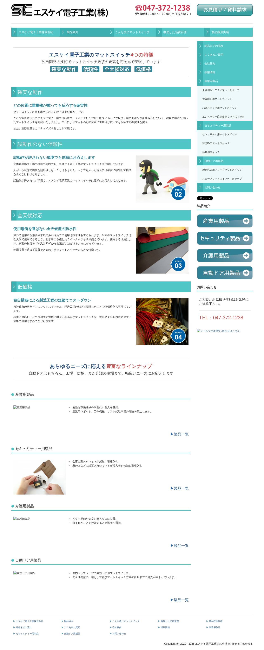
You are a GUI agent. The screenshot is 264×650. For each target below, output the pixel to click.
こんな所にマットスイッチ (132, 32)
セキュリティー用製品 (217, 125)
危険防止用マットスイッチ (217, 99)
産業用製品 (211, 81)
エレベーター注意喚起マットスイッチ (223, 116)
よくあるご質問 (213, 54)
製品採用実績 (220, 32)
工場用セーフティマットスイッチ (220, 90)
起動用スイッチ (211, 152)
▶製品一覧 (179, 434)
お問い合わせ (212, 187)
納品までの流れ (213, 45)
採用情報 (209, 72)
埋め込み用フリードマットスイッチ (222, 169)
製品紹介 (72, 32)
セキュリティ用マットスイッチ (219, 134)
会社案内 (209, 63)
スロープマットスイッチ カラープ (222, 178)
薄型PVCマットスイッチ (216, 143)
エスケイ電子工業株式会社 (36, 32)
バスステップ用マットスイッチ (219, 107)
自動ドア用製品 (213, 160)
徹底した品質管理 (174, 32)
